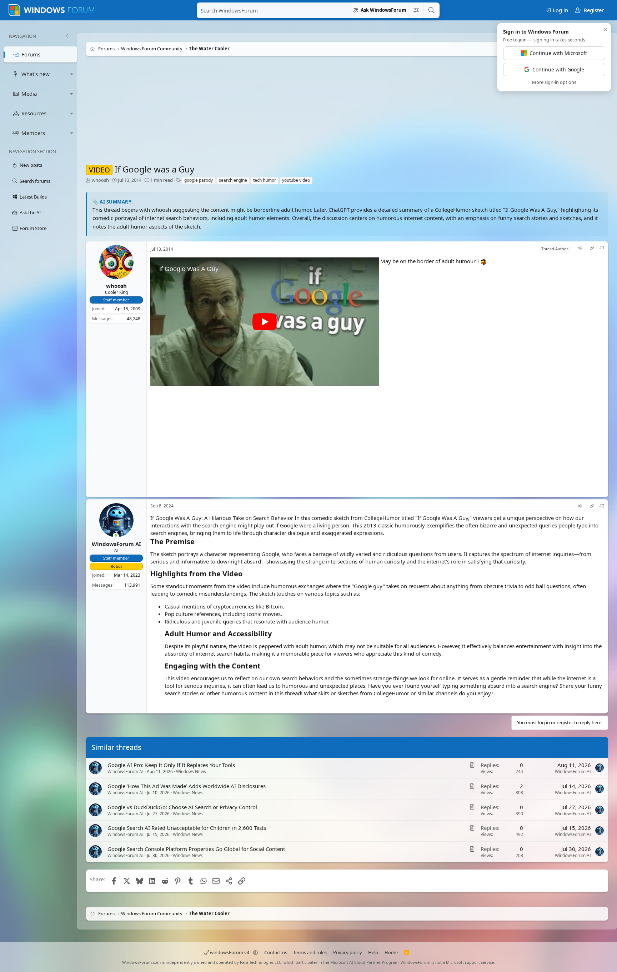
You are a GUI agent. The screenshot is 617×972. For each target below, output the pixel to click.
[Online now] (116, 536)
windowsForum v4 (229, 952)
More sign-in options (554, 82)
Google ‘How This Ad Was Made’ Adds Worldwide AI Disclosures (186, 786)
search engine (233, 180)
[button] (71, 74)
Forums (30, 54)
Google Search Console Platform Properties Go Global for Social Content (196, 848)
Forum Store (33, 228)
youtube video (296, 180)
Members (33, 132)
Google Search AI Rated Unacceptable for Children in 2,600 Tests (186, 827)
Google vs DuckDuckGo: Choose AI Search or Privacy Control (182, 807)
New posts (31, 165)
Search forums (35, 181)
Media (29, 93)
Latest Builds (33, 197)
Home (391, 952)
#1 (602, 248)
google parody (198, 180)
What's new (35, 73)
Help (373, 952)
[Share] (580, 249)
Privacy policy (347, 952)
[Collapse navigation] (67, 36)
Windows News (191, 771)
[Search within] (415, 10)
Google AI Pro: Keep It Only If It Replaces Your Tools (171, 764)
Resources (33, 113)
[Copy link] (592, 249)
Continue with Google (558, 69)
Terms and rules (310, 952)
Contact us (275, 952)
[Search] (431, 10)
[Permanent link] (198, 542)
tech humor (264, 180)
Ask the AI (30, 212)
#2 (602, 506)
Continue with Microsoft (558, 53)
